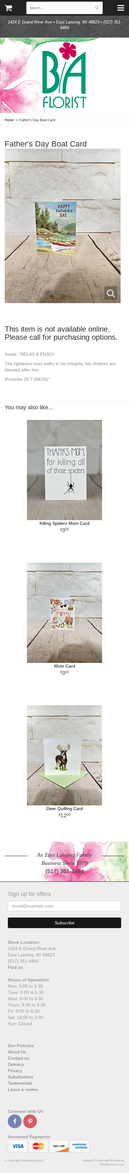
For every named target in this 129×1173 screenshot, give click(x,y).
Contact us (18, 1058)
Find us (15, 967)
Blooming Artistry (64, 75)
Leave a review (23, 1089)
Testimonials (20, 1083)
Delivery (16, 1064)
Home (9, 120)
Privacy (15, 1070)
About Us (17, 1051)
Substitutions (20, 1076)
